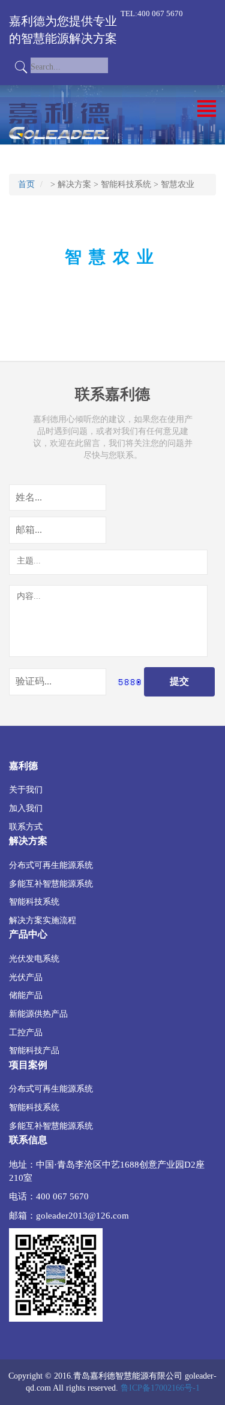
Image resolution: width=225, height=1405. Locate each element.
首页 (26, 184)
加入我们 (26, 808)
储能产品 (26, 995)
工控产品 (26, 1032)
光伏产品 (26, 977)
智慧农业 (177, 184)
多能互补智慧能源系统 (51, 883)
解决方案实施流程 (42, 920)
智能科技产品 (34, 1050)
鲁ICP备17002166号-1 (160, 1387)
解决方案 (74, 184)
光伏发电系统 (34, 958)
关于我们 (26, 789)
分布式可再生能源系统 (51, 865)
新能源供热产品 (38, 1013)
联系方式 (26, 826)
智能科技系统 (126, 184)
